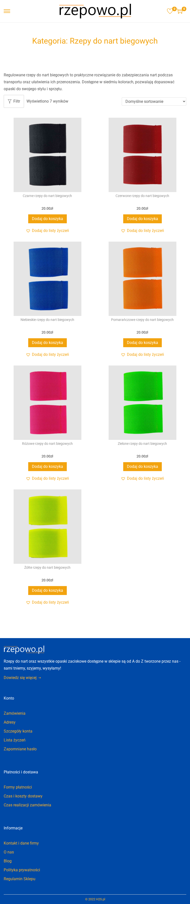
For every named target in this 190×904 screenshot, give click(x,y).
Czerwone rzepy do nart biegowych (142, 196)
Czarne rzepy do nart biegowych (47, 196)
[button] (47, 230)
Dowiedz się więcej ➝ (22, 677)
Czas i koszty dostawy (23, 796)
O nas (9, 852)
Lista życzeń (14, 740)
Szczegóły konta (18, 731)
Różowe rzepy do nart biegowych (47, 444)
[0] (170, 11)
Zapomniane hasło (20, 749)
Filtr (16, 101)
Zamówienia (14, 713)
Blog (8, 861)
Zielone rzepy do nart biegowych (142, 444)
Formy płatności (18, 787)
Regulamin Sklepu (19, 878)
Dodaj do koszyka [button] (47, 218)
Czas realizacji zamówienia (27, 805)
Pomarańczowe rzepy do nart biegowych (142, 320)
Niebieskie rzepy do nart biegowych (47, 320)
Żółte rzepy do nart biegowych (47, 567)
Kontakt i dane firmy (21, 843)
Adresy (10, 722)
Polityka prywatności (22, 870)
